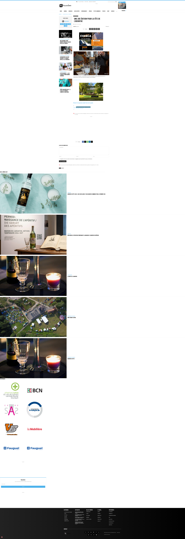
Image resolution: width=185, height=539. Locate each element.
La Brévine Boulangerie (112, 515)
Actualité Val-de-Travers (121, 2)
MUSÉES (87, 513)
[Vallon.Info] (63, 21)
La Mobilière (110, 511)
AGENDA (99, 511)
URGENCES (99, 513)
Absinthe (69, 192)
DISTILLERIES (88, 515)
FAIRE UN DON (99, 519)
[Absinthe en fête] (33, 358)
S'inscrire (23, 486)
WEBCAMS (87, 517)
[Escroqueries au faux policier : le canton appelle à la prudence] (65, 50)
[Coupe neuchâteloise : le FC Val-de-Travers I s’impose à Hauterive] (65, 83)
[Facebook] (61, 24)
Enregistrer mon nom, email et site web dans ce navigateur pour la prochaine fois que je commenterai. (76, 158)
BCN (109, 517)
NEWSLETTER (99, 515)
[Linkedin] (64, 24)
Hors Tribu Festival (72, 317)
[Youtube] (66, 26)
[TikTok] (68, 24)
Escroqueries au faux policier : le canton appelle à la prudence (65, 58)
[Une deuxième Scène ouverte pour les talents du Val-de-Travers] (65, 34)
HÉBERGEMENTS (88, 511)
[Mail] (93, 532)
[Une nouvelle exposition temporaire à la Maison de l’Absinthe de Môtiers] (33, 235)
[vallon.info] (67, 5)
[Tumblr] (70, 24)
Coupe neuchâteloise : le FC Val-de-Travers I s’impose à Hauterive (65, 91)
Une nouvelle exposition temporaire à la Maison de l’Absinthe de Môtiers (83, 235)
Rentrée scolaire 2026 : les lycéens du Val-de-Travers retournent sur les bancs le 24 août (79, 523)
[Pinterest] (66, 24)
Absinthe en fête (71, 358)
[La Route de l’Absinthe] (33, 276)
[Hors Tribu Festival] (33, 317)
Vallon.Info (67, 21)
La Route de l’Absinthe (72, 276)
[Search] (116, 1)
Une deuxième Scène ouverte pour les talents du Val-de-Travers (65, 42)
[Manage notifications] (2, 537)
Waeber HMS (110, 513)
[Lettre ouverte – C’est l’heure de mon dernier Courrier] (65, 66)
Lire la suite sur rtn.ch (76, 79)
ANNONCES (99, 517)
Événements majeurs (71, 357)
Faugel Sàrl (110, 519)
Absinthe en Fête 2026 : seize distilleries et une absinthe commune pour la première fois (86, 194)
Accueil (60, 14)
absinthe (63, 168)
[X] (64, 26)
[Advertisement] (96, 6)
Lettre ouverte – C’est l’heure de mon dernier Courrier (65, 74)
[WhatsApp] (94, 29)
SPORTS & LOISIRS (88, 519)
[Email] (99, 29)
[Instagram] (62, 24)
